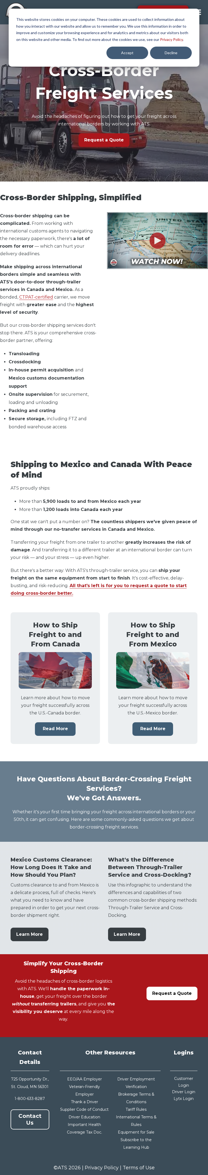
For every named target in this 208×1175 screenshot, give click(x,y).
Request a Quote (104, 140)
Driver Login (183, 1091)
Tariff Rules (136, 1109)
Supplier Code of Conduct (84, 1109)
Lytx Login (184, 1098)
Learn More (29, 934)
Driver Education (84, 1117)
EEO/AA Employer (84, 1079)
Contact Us (29, 1119)
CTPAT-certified (36, 297)
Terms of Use (139, 1168)
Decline (171, 52)
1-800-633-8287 (30, 1098)
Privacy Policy (171, 39)
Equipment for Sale (136, 1132)
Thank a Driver (84, 1101)
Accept (127, 52)
